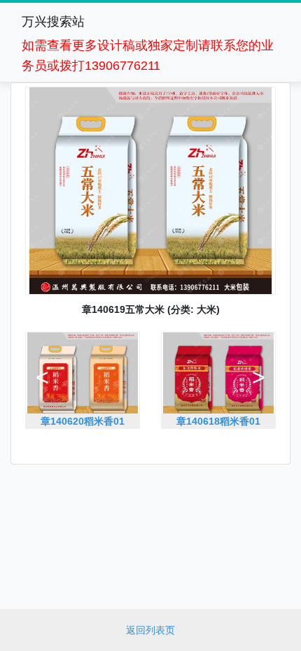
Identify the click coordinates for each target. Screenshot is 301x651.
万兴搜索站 (53, 22)
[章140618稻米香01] (218, 435)
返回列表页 (150, 630)
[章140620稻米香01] (82, 435)
